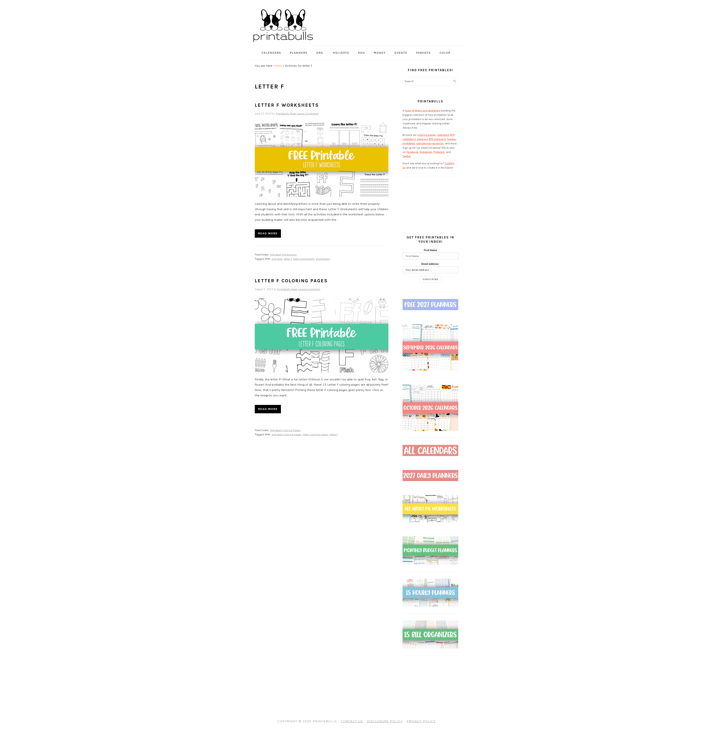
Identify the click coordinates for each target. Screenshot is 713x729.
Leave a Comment (308, 113)
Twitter (407, 156)
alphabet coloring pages (287, 434)
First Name (430, 250)
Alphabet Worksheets (283, 254)
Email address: (430, 263)
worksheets (323, 258)
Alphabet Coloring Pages (285, 430)
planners (422, 139)
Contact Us (352, 721)
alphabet (277, 258)
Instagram (426, 152)
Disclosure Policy (385, 721)
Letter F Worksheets (287, 105)
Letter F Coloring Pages (291, 281)
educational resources (430, 143)
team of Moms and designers (422, 110)
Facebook (412, 152)
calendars (443, 134)
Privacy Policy (421, 721)
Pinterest (439, 152)
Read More (268, 233)
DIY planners (437, 139)
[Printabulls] (283, 44)
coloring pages (426, 134)
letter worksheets (304, 258)
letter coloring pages (315, 434)
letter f (288, 258)
